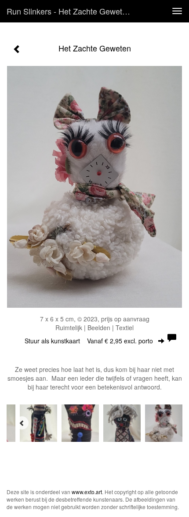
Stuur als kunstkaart (89, 340)
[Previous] (22, 423)
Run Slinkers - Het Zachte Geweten (69, 11)
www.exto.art (87, 491)
